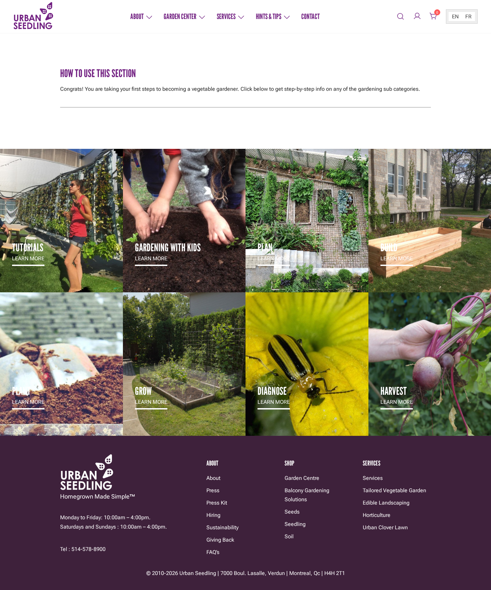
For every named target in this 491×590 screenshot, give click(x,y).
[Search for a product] (400, 16)
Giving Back (220, 540)
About (137, 16)
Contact (310, 16)
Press (212, 490)
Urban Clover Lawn (385, 527)
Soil (289, 536)
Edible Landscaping (386, 503)
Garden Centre (302, 478)
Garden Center (180, 16)
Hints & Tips (268, 16)
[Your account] (417, 16)
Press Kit (216, 503)
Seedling (295, 524)
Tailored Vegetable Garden (394, 490)
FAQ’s (212, 552)
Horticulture (376, 515)
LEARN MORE (28, 258)
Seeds (292, 512)
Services (226, 16)
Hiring (213, 515)
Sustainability (222, 527)
